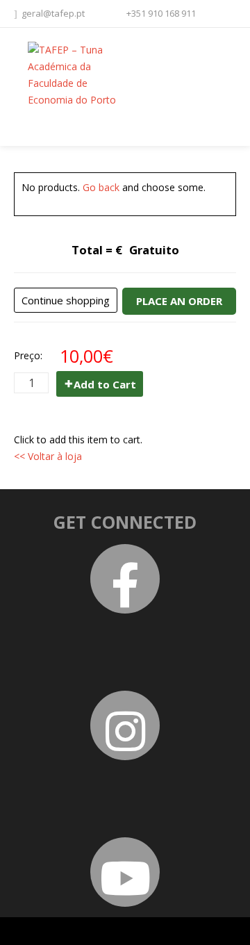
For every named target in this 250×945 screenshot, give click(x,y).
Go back (101, 187)
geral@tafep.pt (53, 13)
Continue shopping (66, 300)
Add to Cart (105, 384)
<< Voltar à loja (48, 456)
